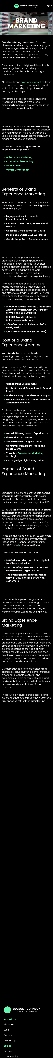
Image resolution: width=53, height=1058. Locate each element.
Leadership (10, 1040)
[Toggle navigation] (5, 6)
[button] (47, 6)
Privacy (8, 1051)
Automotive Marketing (19, 157)
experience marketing (33, 82)
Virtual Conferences (18, 169)
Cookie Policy (11, 1056)
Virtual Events (14, 165)
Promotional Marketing (19, 161)
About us (9, 1024)
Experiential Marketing (30, 453)
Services (8, 1035)
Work (6, 1029)
